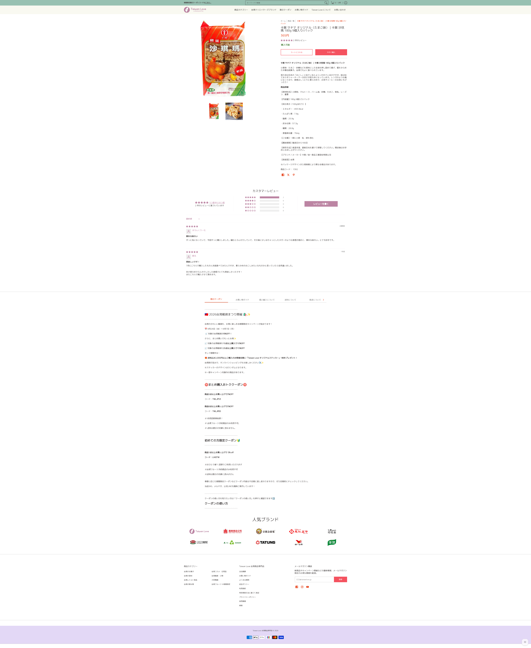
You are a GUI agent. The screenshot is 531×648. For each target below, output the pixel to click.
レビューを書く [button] (321, 203)
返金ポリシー (244, 584)
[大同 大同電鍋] (265, 542)
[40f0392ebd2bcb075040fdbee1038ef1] (265, 531)
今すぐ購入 (331, 52)
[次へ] (262, 60)
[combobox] (284, 3)
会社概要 (242, 571)
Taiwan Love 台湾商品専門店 (262, 631)
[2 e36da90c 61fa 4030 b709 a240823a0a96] (232, 542)
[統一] (298, 542)
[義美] (232, 531)
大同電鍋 (215, 580)
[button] (287, 40)
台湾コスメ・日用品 (219, 571)
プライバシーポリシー (247, 597)
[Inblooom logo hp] (332, 531)
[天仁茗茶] (298, 531)
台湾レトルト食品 (190, 580)
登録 (340, 579)
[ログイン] (345, 3)
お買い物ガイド (245, 576)
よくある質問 (244, 580)
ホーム (283, 21)
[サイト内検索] (326, 3)
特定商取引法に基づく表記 (249, 593)
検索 (241, 605)
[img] (192, 226)
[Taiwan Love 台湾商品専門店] (195, 10)
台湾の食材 (188, 576)
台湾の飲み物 (189, 584)
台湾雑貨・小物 (217, 576)
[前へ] (186, 60)
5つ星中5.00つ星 (217, 202)
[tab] (216, 299)
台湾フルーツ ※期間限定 (221, 584)
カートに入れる (296, 52)
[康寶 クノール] (332, 542)
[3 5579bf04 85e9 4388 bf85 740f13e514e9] (199, 542)
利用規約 (242, 588)
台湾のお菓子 (189, 571)
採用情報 (242, 601)
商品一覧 (291, 21)
